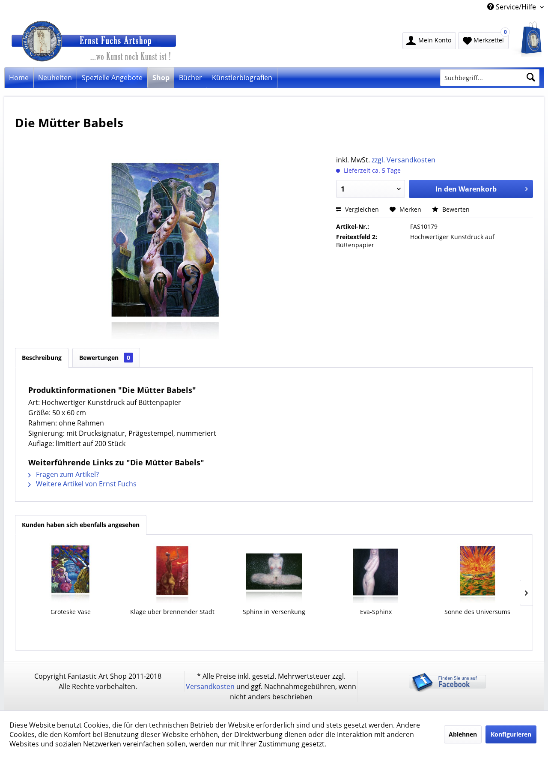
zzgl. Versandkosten (403, 160)
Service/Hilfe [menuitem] (516, 7)
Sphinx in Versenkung (274, 612)
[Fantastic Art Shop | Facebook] (447, 690)
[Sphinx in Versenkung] (274, 573)
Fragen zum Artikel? (66, 474)
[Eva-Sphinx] (376, 573)
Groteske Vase (71, 612)
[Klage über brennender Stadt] (172, 573)
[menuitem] (527, 39)
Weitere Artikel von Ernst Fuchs (85, 483)
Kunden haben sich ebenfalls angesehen (81, 525)
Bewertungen (104, 358)
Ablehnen (463, 734)
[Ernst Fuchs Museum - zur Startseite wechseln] (117, 43)
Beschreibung (42, 358)
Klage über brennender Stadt (172, 612)
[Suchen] (530, 77)
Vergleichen (361, 209)
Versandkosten (210, 686)
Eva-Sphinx (376, 612)
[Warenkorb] (527, 39)
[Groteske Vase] (70, 573)
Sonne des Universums (477, 612)
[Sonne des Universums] (477, 573)
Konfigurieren (511, 734)
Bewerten (455, 209)
